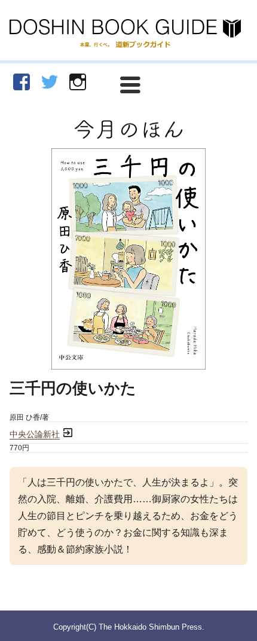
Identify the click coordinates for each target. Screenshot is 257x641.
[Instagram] (78, 82)
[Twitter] (50, 82)
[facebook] (21, 82)
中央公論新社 (35, 434)
